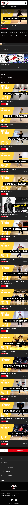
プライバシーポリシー (16, 493)
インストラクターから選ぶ (6, 475)
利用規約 (8, 493)
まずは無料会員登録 (18, 450)
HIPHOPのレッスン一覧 (14, 67)
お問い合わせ (3, 493)
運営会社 (13, 495)
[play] (14, 17)
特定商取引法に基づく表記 (5, 495)
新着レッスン (3, 458)
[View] (25, 11)
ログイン (4, 450)
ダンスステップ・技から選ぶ (7, 467)
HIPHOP (8, 6)
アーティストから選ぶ (5, 471)
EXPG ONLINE (3, 6)
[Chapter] (22, 11)
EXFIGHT (3, 480)
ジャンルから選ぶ (4, 462)
